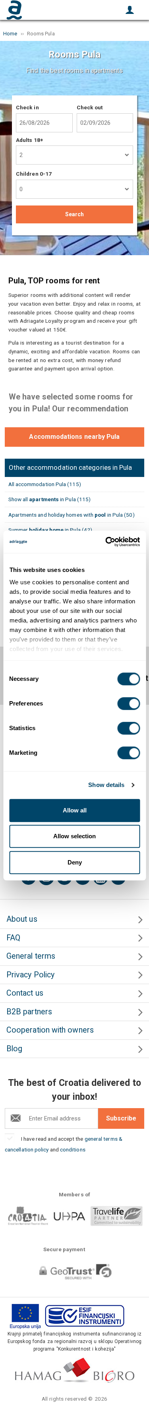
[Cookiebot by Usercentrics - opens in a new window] (106, 542)
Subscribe (121, 1118)
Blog (14, 1048)
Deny (75, 862)
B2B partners (29, 1011)
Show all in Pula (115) (49, 499)
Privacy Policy (30, 974)
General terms (30, 956)
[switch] (128, 703)
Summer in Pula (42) (50, 530)
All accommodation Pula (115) (44, 484)
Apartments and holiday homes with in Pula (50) (71, 515)
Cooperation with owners (50, 1030)
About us (21, 919)
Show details (106, 784)
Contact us (24, 993)
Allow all (75, 810)
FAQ (13, 937)
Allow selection (74, 836)
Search (74, 214)
